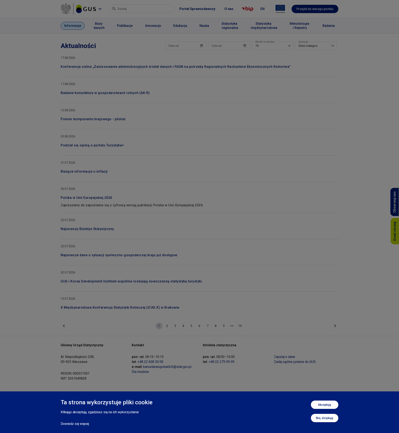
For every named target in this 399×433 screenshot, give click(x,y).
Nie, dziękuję (324, 418)
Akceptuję (324, 404)
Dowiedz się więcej (75, 424)
